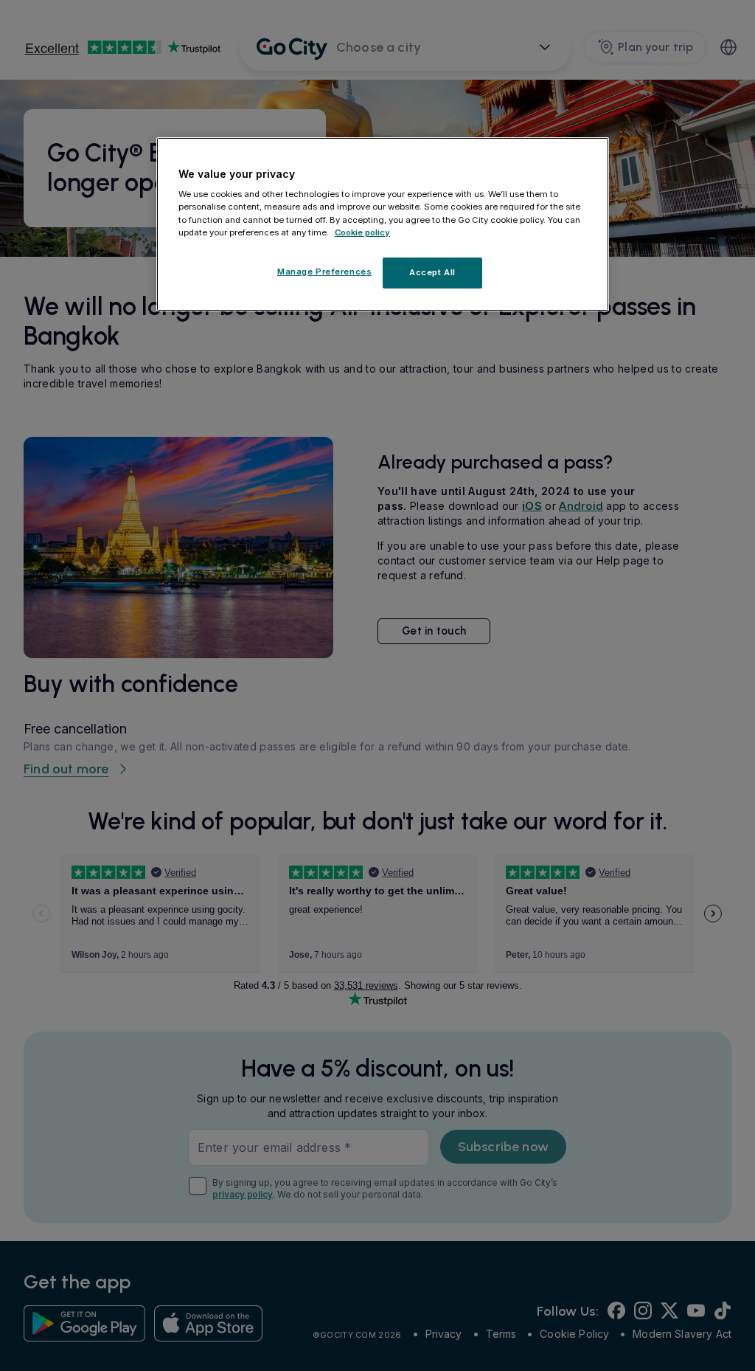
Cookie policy (362, 232)
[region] (382, 224)
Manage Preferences (324, 271)
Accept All (432, 272)
